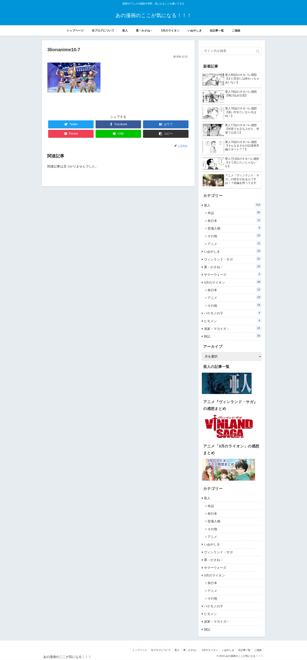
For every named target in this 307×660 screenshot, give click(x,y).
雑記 (232, 336)
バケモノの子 (232, 313)
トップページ (139, 650)
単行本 (234, 221)
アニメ (234, 244)
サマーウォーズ (232, 274)
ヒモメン (232, 321)
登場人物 (234, 228)
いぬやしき (232, 251)
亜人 (232, 205)
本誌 (234, 213)
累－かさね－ (232, 267)
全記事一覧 (244, 650)
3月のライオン (232, 282)
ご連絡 (258, 650)
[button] (258, 51)
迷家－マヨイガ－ (232, 329)
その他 (234, 236)
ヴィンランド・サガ (232, 259)
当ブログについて (161, 650)
